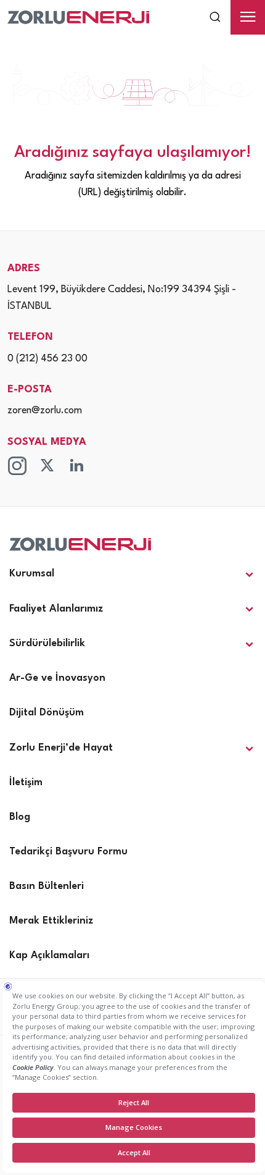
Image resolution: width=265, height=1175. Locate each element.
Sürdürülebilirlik (47, 643)
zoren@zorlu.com (44, 411)
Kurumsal (31, 573)
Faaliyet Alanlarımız (56, 609)
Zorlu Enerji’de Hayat (61, 748)
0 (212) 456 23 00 (47, 359)
